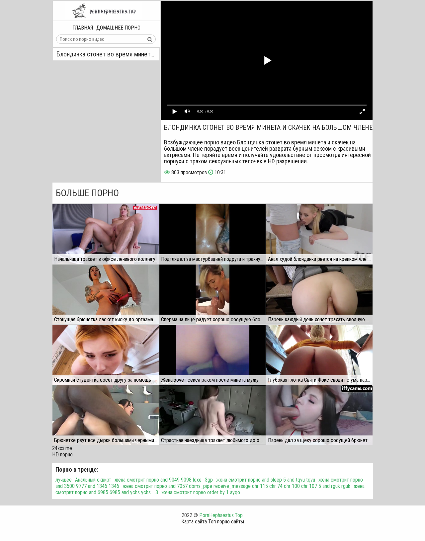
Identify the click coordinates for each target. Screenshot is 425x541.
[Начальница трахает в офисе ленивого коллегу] (105, 234)
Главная (82, 28)
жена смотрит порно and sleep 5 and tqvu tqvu (265, 480)
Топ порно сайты (226, 521)
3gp (209, 480)
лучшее (63, 480)
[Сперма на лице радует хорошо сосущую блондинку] (212, 294)
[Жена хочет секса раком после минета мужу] (212, 355)
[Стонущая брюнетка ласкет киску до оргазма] (105, 294)
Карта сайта (194, 521)
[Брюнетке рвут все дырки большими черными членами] (105, 415)
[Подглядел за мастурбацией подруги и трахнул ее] (212, 234)
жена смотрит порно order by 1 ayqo (200, 492)
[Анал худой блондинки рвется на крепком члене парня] (319, 234)
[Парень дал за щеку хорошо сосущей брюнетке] (319, 415)
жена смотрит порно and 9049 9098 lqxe (158, 480)
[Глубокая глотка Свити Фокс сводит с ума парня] (319, 355)
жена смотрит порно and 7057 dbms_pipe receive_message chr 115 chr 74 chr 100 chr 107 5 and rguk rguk (236, 486)
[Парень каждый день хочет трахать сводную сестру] (319, 294)
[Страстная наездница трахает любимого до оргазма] (212, 415)
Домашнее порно (118, 28)
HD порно (62, 454)
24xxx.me (62, 448)
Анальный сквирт (93, 480)
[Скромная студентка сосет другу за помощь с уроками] (105, 355)
